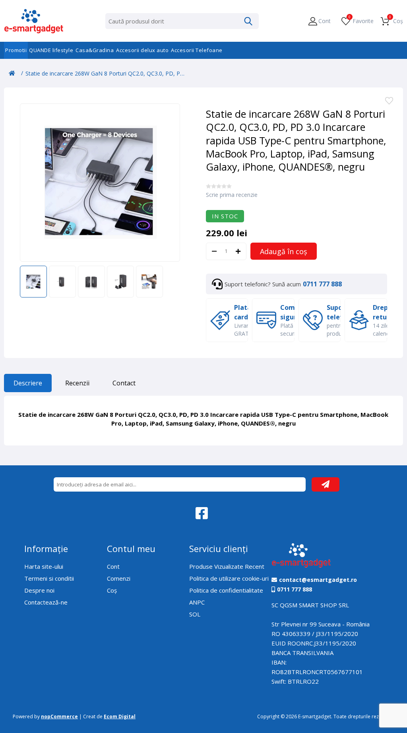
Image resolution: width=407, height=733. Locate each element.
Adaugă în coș (283, 251)
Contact (124, 383)
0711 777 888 (322, 284)
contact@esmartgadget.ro (318, 580)
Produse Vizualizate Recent (226, 566)
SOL (194, 614)
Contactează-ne (46, 602)
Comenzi (118, 578)
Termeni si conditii (49, 578)
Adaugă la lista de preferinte (389, 101)
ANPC (197, 602)
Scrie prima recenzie (232, 194)
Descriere (28, 383)
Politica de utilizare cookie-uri (229, 578)
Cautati (248, 21)
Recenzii (77, 383)
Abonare (325, 484)
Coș (112, 590)
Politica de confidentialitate (226, 590)
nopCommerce (59, 716)
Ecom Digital (120, 716)
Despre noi (39, 590)
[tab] (28, 385)
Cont (113, 566)
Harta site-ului (43, 566)
